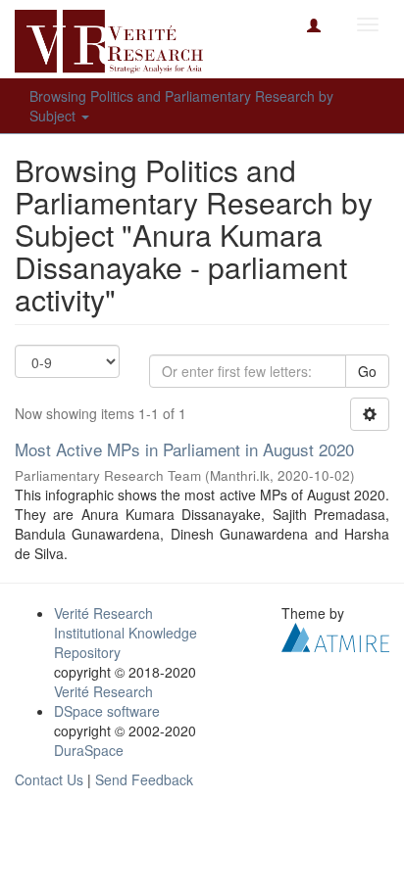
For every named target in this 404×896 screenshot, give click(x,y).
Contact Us (49, 779)
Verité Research (103, 691)
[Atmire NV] (335, 634)
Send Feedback (144, 779)
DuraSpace (89, 750)
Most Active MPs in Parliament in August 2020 (184, 449)
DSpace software (107, 711)
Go (367, 371)
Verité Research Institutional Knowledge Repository (125, 632)
